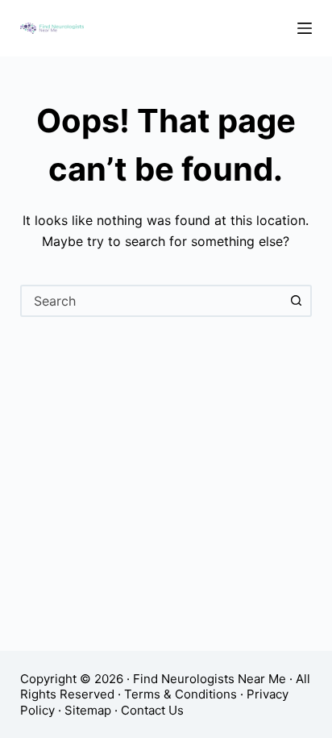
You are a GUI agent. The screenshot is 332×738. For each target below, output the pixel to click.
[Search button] (295, 300)
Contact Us (152, 710)
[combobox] (152, 301)
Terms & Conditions (180, 694)
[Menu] (304, 28)
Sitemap (87, 710)
